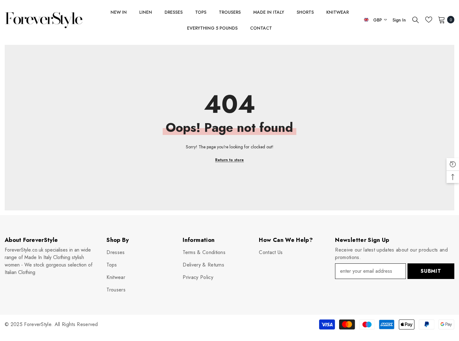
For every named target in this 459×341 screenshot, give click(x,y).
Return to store (229, 160)
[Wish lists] (428, 19)
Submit (431, 271)
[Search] (416, 19)
